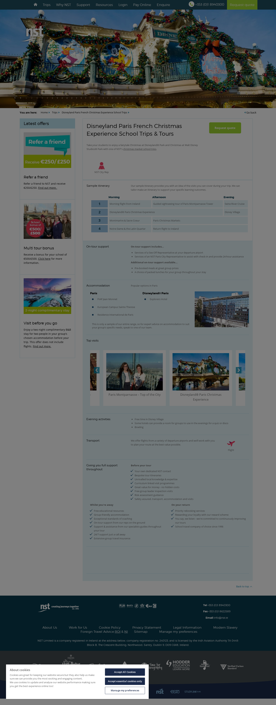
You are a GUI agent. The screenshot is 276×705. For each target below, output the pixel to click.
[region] (77, 681)
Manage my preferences (125, 690)
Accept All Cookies (125, 672)
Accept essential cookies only (125, 681)
